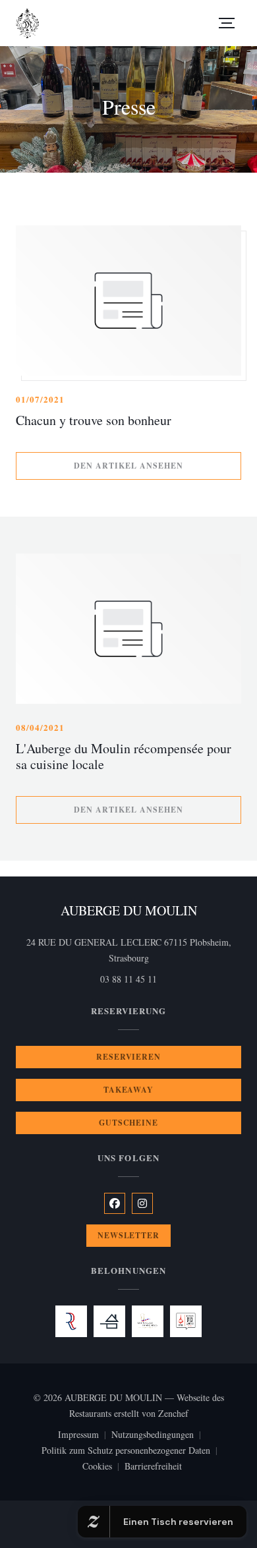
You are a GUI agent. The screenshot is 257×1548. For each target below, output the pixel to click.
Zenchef (173, 1413)
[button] (226, 23)
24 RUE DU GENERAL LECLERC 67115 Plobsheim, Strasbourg (133, 950)
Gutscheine (129, 1122)
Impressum (84, 1435)
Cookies (103, 1467)
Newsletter (129, 1235)
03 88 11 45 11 (128, 979)
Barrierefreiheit (153, 1467)
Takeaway (128, 1089)
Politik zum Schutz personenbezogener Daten (132, 1451)
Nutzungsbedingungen (158, 1435)
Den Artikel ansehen (157, 465)
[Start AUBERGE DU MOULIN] (27, 23)
